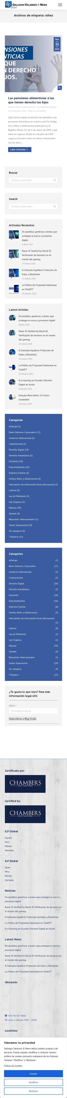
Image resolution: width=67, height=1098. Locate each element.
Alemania (9, 850)
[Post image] (14, 235)
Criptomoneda (16, 443)
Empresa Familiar (17, 472)
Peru (7, 871)
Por (46, 107)
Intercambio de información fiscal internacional (31, 484)
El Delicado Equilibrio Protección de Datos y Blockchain (39, 272)
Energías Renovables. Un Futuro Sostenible (34, 397)
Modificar (33, 1082)
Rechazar (33, 1091)
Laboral (12, 490)
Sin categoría (15, 530)
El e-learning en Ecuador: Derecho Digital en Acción (35, 382)
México (8, 846)
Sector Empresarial (18, 525)
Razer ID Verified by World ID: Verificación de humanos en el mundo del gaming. (36, 255)
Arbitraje (13, 426)
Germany (9, 880)
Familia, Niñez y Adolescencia (21, 107)
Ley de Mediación (17, 496)
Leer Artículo (18, 149)
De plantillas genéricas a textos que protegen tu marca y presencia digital (39, 236)
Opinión (12, 513)
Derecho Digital (16, 449)
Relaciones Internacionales (22, 519)
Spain (7, 867)
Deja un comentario (37, 111)
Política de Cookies (13, 1065)
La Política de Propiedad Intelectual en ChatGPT (39, 287)
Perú (7, 842)
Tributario (13, 536)
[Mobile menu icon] (60, 5)
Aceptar (33, 1073)
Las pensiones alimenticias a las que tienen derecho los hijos (31, 100)
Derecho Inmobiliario (19, 455)
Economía (13, 461)
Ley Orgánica (15, 501)
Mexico (8, 875)
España (8, 837)
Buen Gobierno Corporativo (22, 432)
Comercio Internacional (20, 438)
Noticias (12, 507)
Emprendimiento (17, 467)
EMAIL (12, 705)
